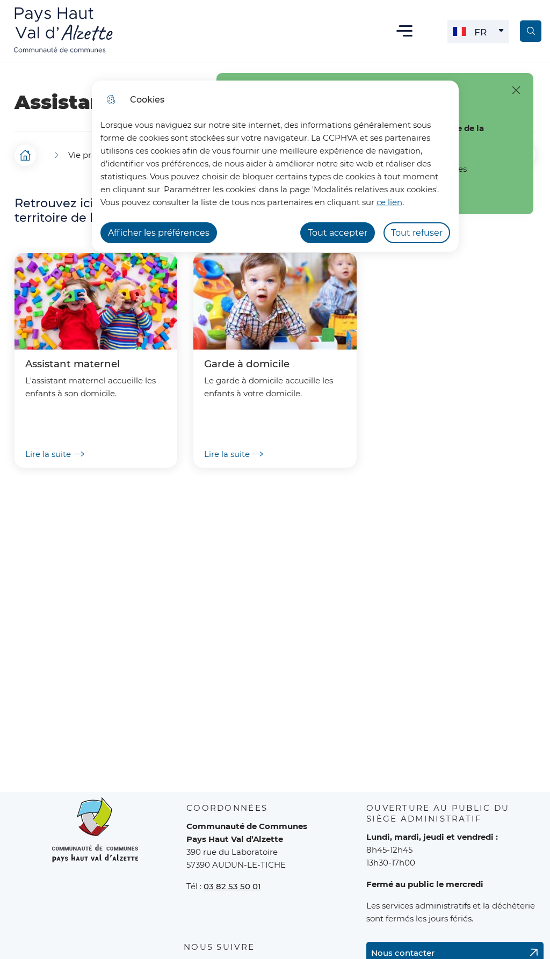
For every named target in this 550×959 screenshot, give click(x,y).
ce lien (389, 202)
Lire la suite (48, 454)
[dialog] (275, 166)
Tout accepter (337, 233)
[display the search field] (530, 31)
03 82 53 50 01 (232, 886)
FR (491, 35)
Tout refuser (417, 233)
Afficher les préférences (158, 233)
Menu (404, 31)
